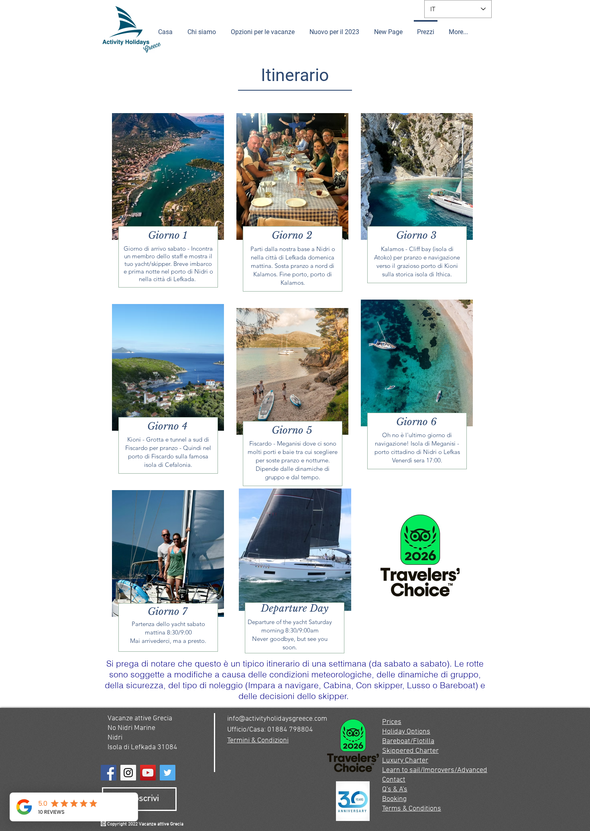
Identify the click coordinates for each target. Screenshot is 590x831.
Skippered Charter (410, 751)
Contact (393, 780)
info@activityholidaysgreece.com (277, 719)
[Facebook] (108, 772)
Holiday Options (406, 732)
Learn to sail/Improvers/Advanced (434, 770)
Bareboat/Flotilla (408, 741)
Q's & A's (394, 789)
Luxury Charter (405, 760)
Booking (394, 799)
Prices (391, 722)
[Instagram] (128, 772)
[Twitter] (167, 772)
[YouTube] (148, 772)
